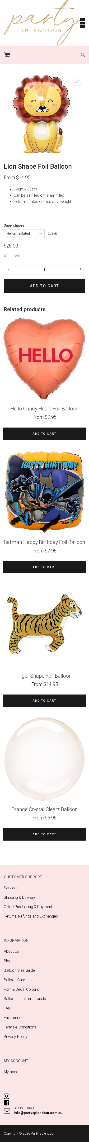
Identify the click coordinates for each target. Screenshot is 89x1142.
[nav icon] (82, 23)
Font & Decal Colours (21, 989)
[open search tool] (83, 55)
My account (13, 1072)
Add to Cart (44, 433)
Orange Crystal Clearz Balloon (44, 809)
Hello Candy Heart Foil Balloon (44, 409)
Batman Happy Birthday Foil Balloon (44, 542)
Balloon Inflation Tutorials (25, 998)
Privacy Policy (15, 1036)
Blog (7, 961)
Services (11, 888)
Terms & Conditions (20, 1027)
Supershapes (14, 226)
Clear (52, 233)
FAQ (7, 1008)
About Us (11, 951)
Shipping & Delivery (19, 897)
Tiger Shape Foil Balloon (45, 676)
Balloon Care (14, 980)
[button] (77, 81)
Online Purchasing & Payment (28, 906)
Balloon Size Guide (19, 970)
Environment (14, 1017)
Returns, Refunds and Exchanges (31, 916)
